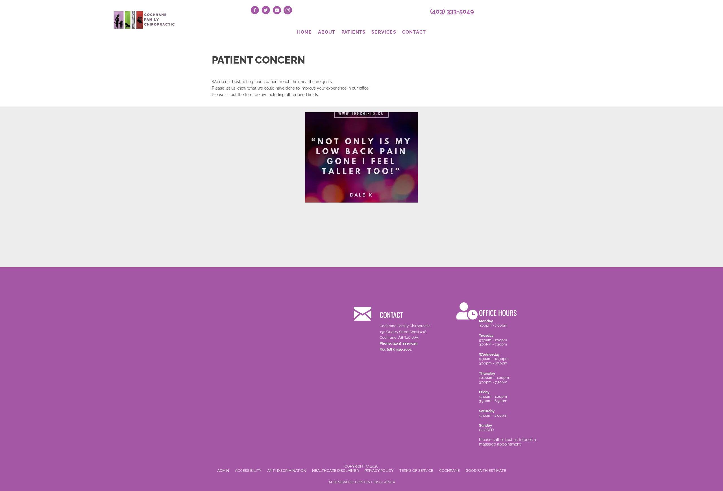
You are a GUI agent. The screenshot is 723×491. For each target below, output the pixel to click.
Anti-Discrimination (286, 470)
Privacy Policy (379, 470)
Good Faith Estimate (486, 470)
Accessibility (248, 470)
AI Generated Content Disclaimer (361, 482)
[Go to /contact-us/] (398, 328)
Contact (414, 32)
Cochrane (449, 470)
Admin (223, 470)
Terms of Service (416, 470)
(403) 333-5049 (452, 11)
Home (304, 32)
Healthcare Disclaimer (335, 470)
